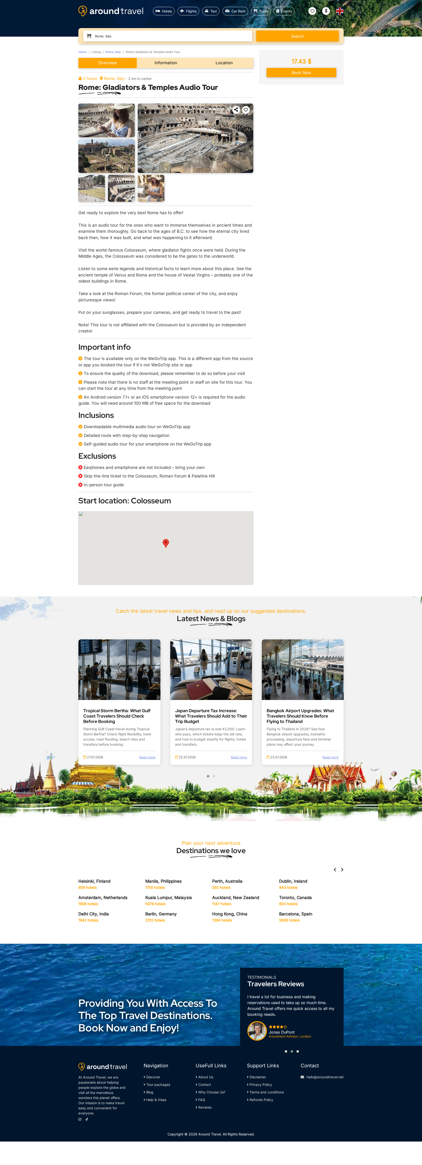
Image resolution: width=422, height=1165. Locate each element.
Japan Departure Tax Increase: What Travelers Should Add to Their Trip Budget (211, 716)
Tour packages (157, 1084)
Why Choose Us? (211, 1092)
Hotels (167, 11)
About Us (205, 1077)
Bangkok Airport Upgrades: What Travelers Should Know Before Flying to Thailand (300, 716)
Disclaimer (257, 1077)
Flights (191, 11)
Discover (152, 1077)
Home (82, 52)
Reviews (204, 1107)
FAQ (201, 1100)
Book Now (301, 72)
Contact (204, 1084)
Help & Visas (155, 1100)
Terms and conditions (266, 1092)
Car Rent (238, 11)
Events (286, 11)
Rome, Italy (113, 52)
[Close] (414, 1145)
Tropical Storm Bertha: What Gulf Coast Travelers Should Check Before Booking (116, 716)
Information (166, 62)
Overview (107, 62)
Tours (263, 11)
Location (224, 62)
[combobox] (170, 36)
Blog (149, 1092)
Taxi (213, 11)
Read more (147, 757)
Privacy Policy (260, 1084)
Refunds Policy (261, 1100)
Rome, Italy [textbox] (103, 36)
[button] (236, 110)
